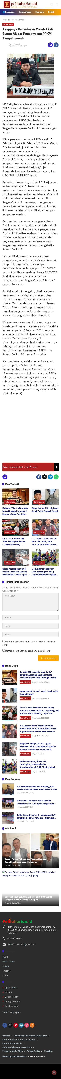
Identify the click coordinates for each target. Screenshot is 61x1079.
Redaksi (6, 1035)
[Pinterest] (15, 1025)
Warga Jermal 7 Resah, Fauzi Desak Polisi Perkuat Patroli (45, 509)
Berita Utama (8, 24)
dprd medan (11, 987)
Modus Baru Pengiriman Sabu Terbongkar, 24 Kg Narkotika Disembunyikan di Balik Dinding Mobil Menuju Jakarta (45, 572)
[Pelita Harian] (20, 4)
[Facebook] (38, 476)
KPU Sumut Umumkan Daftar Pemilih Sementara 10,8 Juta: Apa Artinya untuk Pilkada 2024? (35, 802)
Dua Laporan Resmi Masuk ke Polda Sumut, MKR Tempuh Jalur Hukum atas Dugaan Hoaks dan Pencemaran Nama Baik (44, 541)
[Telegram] (50, 476)
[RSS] (32, 1025)
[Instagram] (26, 1025)
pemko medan (12, 1006)
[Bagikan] (56, 44)
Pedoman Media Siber (12, 1051)
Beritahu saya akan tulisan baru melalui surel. (28, 650)
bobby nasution (12, 1001)
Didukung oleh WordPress (14, 1056)
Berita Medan (11, 996)
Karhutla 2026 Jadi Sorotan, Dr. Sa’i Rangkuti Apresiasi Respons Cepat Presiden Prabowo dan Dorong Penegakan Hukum (15, 511)
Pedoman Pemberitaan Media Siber (30, 1035)
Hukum (5, 966)
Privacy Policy (33, 1051)
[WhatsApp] (56, 476)
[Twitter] (44, 476)
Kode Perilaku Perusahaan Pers (17, 1047)
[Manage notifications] (54, 1072)
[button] (52, 4)
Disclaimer (49, 1051)
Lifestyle (6, 970)
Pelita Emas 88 (14, 44)
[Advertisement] (30, 429)
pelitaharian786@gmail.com (21, 944)
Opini (5, 975)
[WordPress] (21, 1025)
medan (8, 992)
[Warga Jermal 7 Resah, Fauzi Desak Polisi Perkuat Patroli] (45, 496)
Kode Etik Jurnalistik (12, 1043)
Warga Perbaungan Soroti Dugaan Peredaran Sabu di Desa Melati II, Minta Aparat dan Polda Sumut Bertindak (15, 572)
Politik (5, 957)
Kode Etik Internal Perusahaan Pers (18, 1039)
